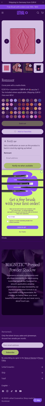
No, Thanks (22, 232)
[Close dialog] (41, 171)
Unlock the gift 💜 (22, 227)
